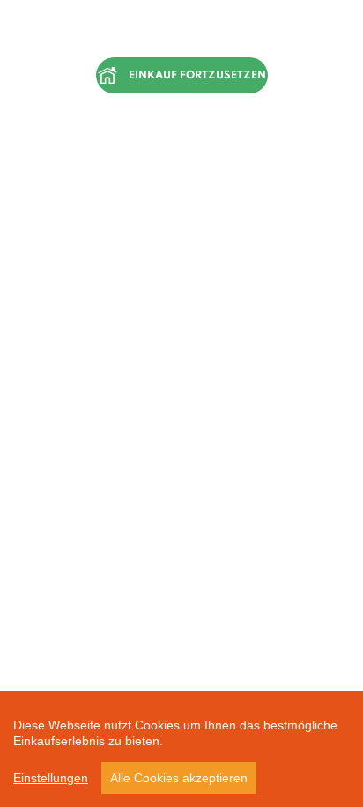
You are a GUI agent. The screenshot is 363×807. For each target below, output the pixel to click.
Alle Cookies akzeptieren (179, 778)
